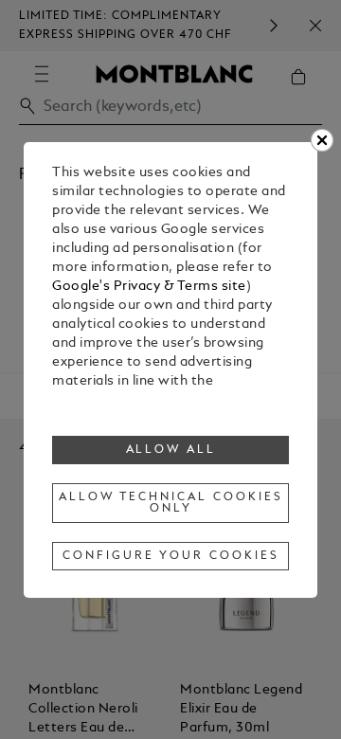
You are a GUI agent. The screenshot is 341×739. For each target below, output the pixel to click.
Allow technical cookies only (170, 503)
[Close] (322, 140)
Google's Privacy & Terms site (149, 286)
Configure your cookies (170, 556)
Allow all (171, 450)
